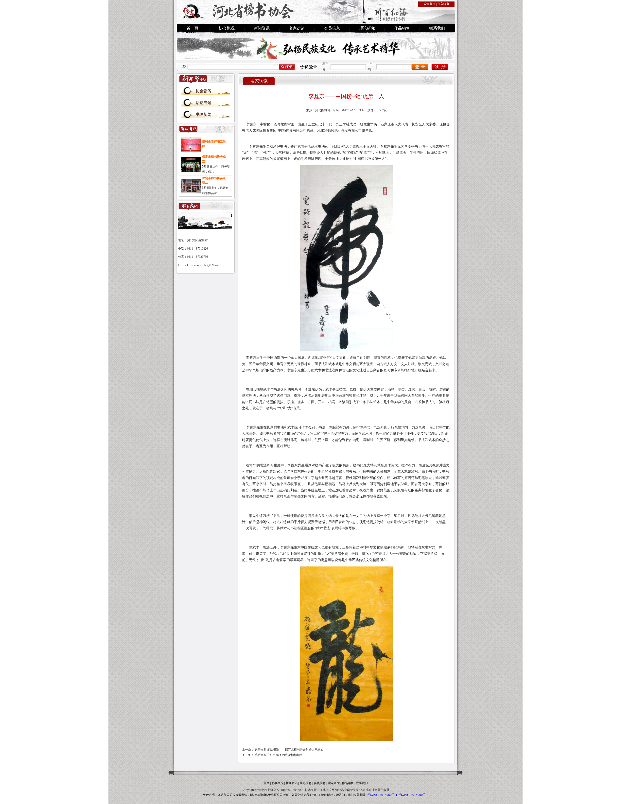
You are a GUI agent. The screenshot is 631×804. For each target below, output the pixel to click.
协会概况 (227, 28)
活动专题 (203, 103)
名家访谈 (297, 28)
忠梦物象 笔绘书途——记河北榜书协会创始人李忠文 (289, 749)
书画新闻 (203, 114)
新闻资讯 (262, 28)
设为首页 (430, 4)
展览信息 (306, 783)
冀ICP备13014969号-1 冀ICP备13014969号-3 (397, 795)
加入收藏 (443, 4)
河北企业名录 (372, 790)
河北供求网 (327, 790)
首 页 (192, 28)
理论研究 (367, 28)
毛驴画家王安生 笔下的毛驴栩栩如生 (279, 755)
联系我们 (437, 28)
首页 (266, 783)
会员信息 (332, 28)
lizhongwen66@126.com (205, 265)
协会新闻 (203, 91)
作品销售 (402, 28)
